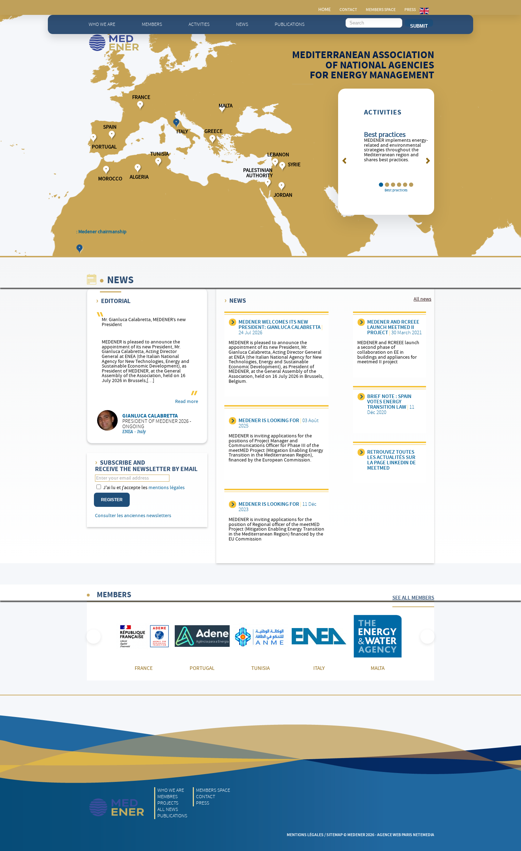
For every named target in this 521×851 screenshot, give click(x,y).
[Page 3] (399, 185)
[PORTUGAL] (94, 138)
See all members (413, 597)
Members (152, 24)
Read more (186, 401)
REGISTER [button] (112, 499)
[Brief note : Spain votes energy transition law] (361, 397)
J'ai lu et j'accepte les (143, 488)
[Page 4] (405, 185)
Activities (199, 24)
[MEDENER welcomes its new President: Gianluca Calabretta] (233, 322)
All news (422, 299)
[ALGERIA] (138, 168)
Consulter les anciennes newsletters (133, 516)
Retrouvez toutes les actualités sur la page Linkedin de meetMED (391, 460)
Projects (167, 803)
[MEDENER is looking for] (233, 421)
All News (167, 809)
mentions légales (167, 488)
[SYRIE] (283, 166)
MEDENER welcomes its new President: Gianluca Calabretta (279, 325)
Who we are (102, 24)
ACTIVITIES (383, 112)
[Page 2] (393, 185)
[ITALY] (177, 123)
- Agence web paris (393, 835)
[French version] (424, 11)
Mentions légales (305, 835)
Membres (167, 797)
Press (202, 803)
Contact (205, 797)
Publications (289, 24)
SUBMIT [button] (419, 25)
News (242, 24)
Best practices (384, 134)
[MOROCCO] (107, 170)
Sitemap (334, 835)
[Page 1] (387, 185)
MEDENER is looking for (269, 420)
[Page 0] (381, 185)
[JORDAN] (282, 186)
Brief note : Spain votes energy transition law (389, 402)
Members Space (213, 790)
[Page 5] (411, 185)
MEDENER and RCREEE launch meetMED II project (393, 327)
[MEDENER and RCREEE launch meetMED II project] (361, 322)
